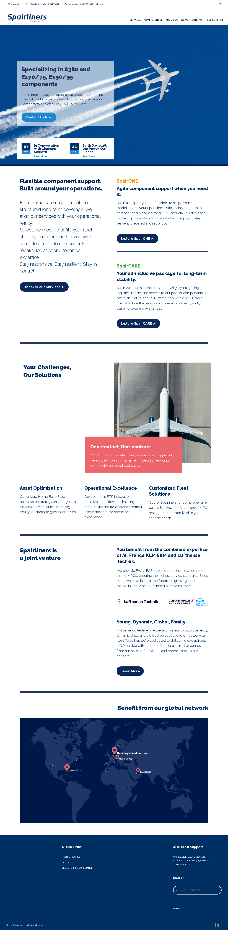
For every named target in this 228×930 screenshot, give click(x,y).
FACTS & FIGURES (71, 857)
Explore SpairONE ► (137, 238)
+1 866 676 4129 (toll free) (197, 860)
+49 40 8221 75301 (50, 4)
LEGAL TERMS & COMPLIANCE (77, 868)
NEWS (185, 20)
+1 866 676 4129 (86, 4)
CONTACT (197, 20)
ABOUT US (172, 20)
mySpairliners (215, 20)
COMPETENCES (153, 20)
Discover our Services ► (44, 287)
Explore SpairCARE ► (138, 323)
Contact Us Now (39, 117)
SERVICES (135, 20)
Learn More (130, 671)
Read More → (42, 156)
